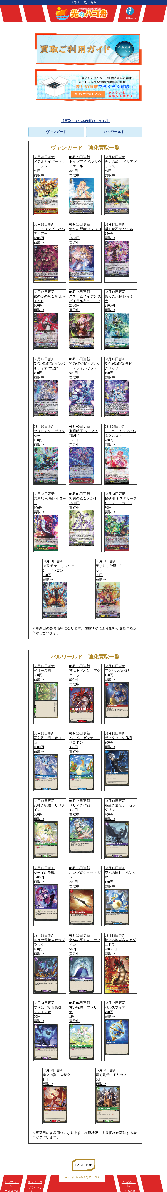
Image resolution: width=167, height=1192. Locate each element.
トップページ (12, 1184)
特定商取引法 (129, 1184)
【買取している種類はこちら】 (85, 121)
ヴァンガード (56, 132)
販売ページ (35, 1182)
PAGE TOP (83, 1165)
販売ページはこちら (83, 2)
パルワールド (114, 132)
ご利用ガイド (129, 18)
